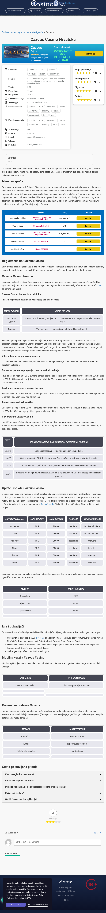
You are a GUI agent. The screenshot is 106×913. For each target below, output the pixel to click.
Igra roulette (35, 10)
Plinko (66, 899)
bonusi (100, 285)
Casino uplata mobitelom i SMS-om (65, 889)
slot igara (40, 637)
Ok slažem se (15, 904)
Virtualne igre (90, 10)
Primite (88, 218)
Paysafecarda (47, 504)
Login (98, 833)
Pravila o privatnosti (38, 904)
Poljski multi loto (66, 895)
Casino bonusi (53, 10)
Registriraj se (89, 53)
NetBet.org (70, 3)
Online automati (14, 10)
